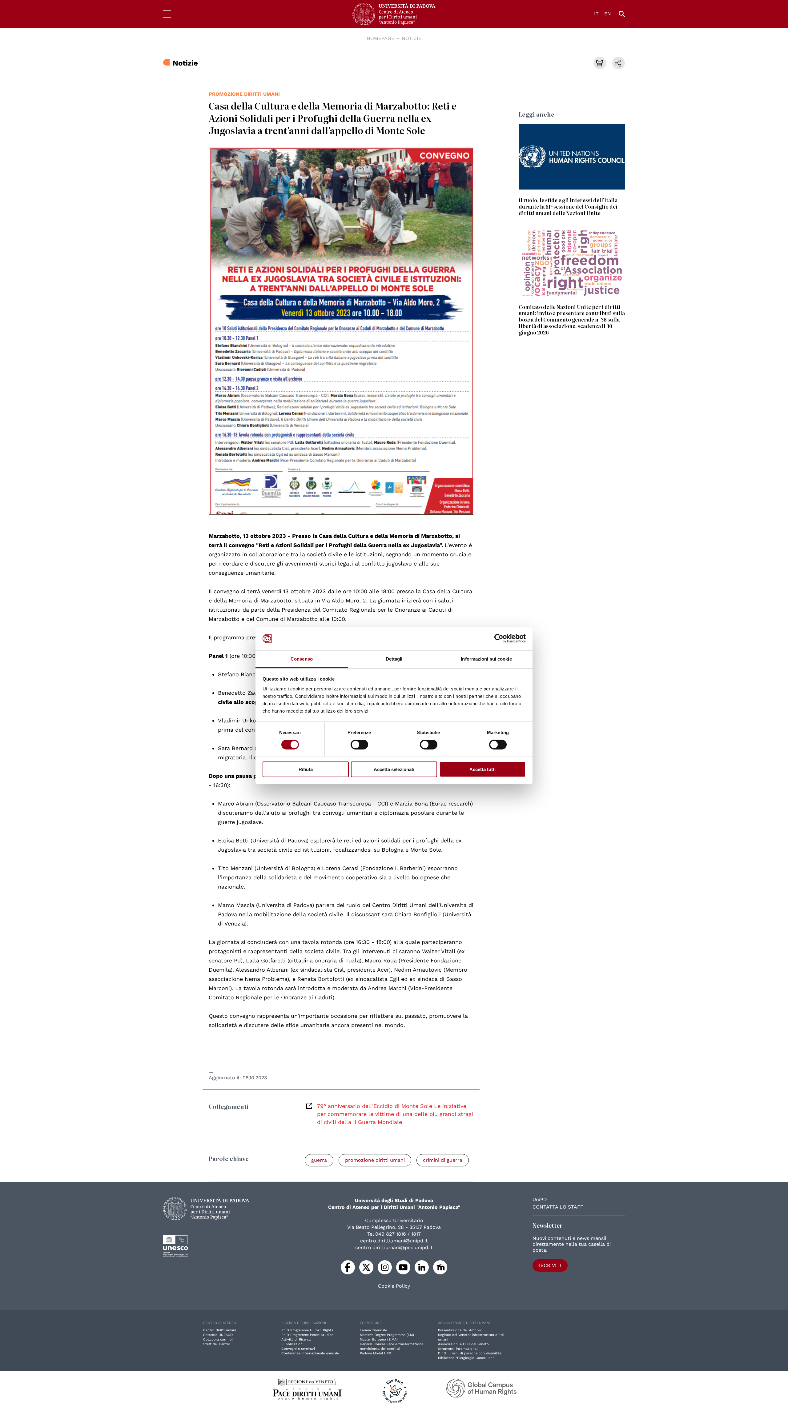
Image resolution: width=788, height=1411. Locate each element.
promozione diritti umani (244, 94)
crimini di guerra (442, 1160)
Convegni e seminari (298, 1349)
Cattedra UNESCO (218, 1335)
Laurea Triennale (373, 1330)
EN (607, 14)
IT (596, 14)
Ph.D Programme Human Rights (307, 1330)
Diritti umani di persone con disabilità (469, 1353)
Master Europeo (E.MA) (379, 1339)
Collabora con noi (218, 1339)
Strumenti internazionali (458, 1349)
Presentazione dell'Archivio (460, 1330)
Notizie (411, 38)
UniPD (540, 1199)
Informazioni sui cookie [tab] (486, 659)
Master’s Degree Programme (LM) (387, 1335)
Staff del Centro (216, 1344)
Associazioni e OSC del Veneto (463, 1344)
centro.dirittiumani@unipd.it (394, 1241)
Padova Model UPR (375, 1353)
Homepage (380, 38)
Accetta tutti (482, 769)
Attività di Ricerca (296, 1339)
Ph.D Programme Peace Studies (307, 1335)
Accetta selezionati (394, 769)
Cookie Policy (394, 1286)
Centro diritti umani (219, 1330)
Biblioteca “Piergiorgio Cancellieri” (466, 1358)
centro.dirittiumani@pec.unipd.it (394, 1247)
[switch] (359, 744)
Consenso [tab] (302, 659)
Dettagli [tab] (394, 659)
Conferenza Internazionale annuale (310, 1353)
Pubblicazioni (292, 1344)
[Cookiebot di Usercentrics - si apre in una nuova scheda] (499, 638)
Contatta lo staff (558, 1207)
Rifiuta (306, 769)
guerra (319, 1160)
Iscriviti (550, 1265)
